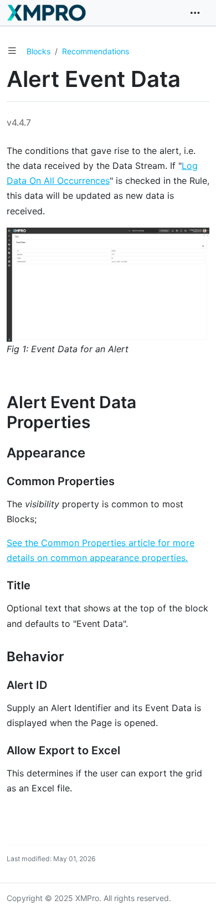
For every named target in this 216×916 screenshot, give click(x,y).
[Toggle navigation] (195, 12)
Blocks (38, 51)
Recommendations (95, 51)
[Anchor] (102, 422)
